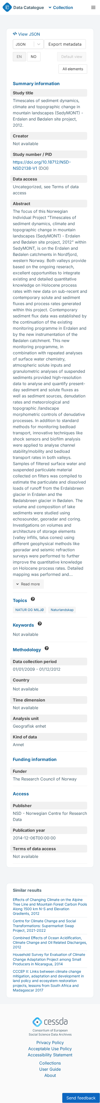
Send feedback (81, 1097)
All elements (73, 69)
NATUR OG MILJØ (29, 610)
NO (33, 56)
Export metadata (65, 44)
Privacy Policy (50, 1042)
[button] (93, 7)
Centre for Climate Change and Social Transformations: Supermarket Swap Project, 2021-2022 (44, 925)
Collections (50, 1063)
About (50, 1075)
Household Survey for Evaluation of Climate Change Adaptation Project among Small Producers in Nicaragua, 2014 (49, 959)
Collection (63, 7)
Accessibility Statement (50, 1054)
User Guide (50, 1069)
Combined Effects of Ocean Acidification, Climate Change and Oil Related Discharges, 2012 (50, 942)
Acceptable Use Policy (50, 1048)
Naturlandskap (62, 610)
